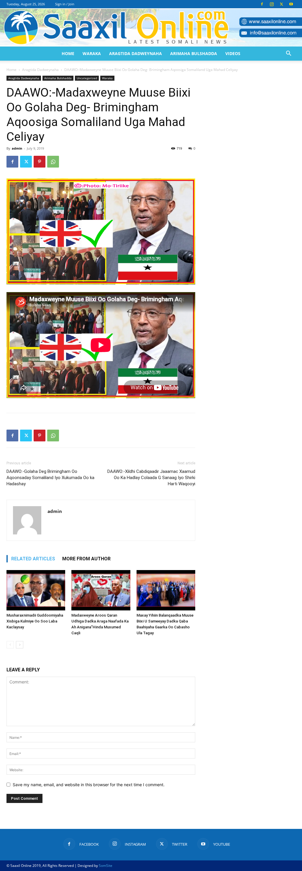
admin (17, 148)
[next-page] (19, 644)
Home (68, 53)
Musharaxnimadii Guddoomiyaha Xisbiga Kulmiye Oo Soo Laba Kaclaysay (34, 621)
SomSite (105, 865)
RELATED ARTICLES (33, 559)
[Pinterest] (39, 162)
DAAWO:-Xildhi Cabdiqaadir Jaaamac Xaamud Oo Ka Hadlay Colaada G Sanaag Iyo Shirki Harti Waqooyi (151, 477)
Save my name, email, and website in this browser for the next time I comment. (89, 784)
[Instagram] (271, 4)
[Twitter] (281, 4)
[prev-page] (10, 644)
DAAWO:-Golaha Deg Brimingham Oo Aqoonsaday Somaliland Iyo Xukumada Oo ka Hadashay (50, 477)
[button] (288, 54)
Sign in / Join (64, 4)
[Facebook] (261, 4)
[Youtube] (291, 4)
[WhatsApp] (53, 162)
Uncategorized (87, 78)
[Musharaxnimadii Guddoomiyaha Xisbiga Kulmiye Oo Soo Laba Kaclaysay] (35, 590)
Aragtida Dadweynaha (135, 53)
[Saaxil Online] (151, 28)
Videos (232, 53)
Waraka (92, 53)
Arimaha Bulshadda (193, 53)
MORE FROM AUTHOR (86, 559)
